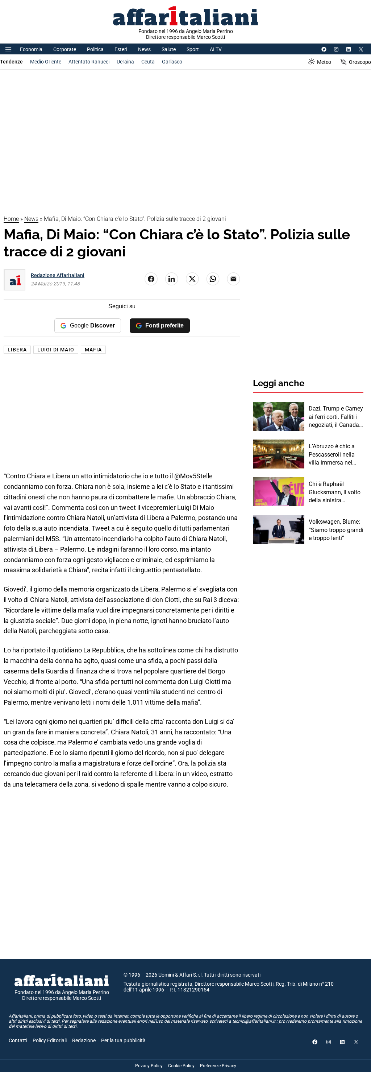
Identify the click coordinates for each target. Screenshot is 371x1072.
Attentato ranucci (88, 62)
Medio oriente (45, 62)
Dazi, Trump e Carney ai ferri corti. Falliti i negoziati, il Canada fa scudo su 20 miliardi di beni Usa (336, 417)
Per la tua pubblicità (123, 1040)
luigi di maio (55, 349)
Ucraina (125, 62)
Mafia (93, 349)
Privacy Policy (149, 1065)
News (144, 49)
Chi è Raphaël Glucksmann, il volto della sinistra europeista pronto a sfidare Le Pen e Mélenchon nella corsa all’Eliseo (334, 492)
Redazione (84, 1040)
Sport (193, 49)
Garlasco (172, 62)
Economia (31, 49)
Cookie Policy (181, 1065)
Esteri (120, 49)
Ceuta (148, 62)
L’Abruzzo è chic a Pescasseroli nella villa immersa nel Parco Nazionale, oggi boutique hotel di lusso (333, 455)
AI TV (216, 49)
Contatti (18, 1040)
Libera (17, 349)
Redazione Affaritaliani (57, 275)
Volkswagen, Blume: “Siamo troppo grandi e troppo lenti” (336, 529)
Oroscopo (360, 62)
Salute (169, 49)
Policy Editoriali (50, 1040)
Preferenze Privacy (218, 1065)
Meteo (324, 62)
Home (11, 218)
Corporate (64, 49)
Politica (95, 49)
